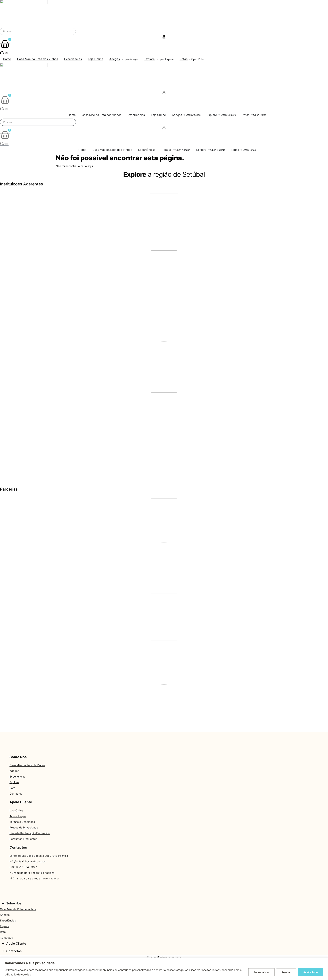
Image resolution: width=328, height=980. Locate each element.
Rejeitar (286, 972)
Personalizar (261, 972)
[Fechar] (324, 960)
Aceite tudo (310, 972)
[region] (164, 968)
